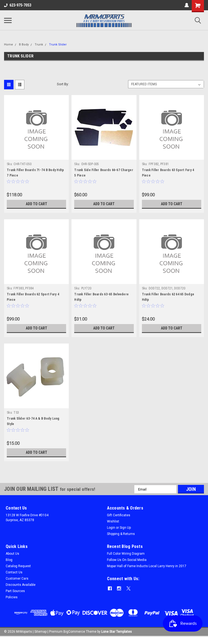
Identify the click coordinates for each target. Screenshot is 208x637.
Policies (12, 597)
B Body (24, 44)
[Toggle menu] (8, 20)
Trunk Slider (58, 44)
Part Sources (15, 591)
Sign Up (125, 528)
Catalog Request (18, 566)
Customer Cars (17, 578)
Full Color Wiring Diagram (126, 554)
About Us (12, 554)
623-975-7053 (20, 5)
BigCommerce (74, 631)
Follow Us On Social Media (127, 560)
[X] (128, 588)
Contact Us (14, 572)
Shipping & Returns (121, 534)
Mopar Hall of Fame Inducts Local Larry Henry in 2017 (146, 566)
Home (8, 44)
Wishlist (113, 521)
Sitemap (40, 631)
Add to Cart (36, 204)
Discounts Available (20, 585)
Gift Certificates (118, 515)
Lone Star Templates (116, 631)
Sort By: (63, 84)
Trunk (39, 44)
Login (111, 528)
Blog (9, 560)
